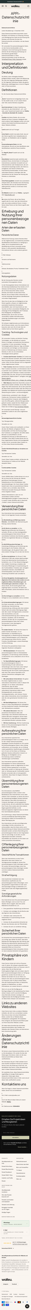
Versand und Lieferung (8, 1204)
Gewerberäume (20, 1173)
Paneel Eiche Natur (7, 1166)
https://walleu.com (10, 195)
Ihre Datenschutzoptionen (21, 1296)
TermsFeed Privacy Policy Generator (12, 59)
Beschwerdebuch (6, 1299)
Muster (4, 1181)
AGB (11, 1294)
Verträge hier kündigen (7, 1296)
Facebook (14, 1284)
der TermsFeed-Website (22, 406)
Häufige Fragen (6, 1212)
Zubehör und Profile (7, 1178)
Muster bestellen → (22, 1147)
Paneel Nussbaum (7, 1172)
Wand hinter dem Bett (22, 1164)
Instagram (5, 1284)
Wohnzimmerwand (21, 1161)
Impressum (22, 1294)
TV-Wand (19, 1170)
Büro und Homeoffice (22, 1167)
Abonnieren (15, 1137)
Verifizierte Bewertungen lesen (20, 1244)
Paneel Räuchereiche (7, 1169)
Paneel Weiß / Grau (7, 1175)
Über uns (18, 1179)
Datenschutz (5, 1294)
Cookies (15, 1294)
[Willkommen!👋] (27, 1306)
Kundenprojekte (20, 1176)
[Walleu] (7, 1279)
